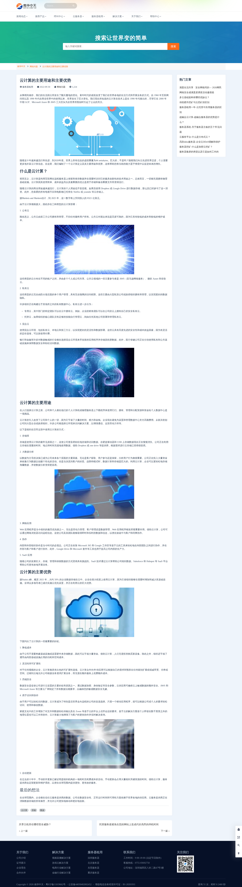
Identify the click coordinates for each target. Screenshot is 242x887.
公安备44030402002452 (80, 884)
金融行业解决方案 (61, 873)
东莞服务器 (93, 868)
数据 (42, 810)
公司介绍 (21, 858)
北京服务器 (93, 863)
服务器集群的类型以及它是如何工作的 (199, 152)
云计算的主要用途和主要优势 (55, 66)
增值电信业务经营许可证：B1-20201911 (115, 884)
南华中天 (21, 66)
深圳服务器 (93, 858)
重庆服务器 (93, 873)
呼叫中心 (58, 16)
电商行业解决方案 (61, 868)
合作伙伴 (21, 873)
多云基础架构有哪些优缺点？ (194, 97)
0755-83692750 (142, 863)
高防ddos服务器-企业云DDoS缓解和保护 (199, 142)
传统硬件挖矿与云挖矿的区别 (194, 102)
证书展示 (21, 863)
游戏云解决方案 (60, 863)
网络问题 (34, 66)
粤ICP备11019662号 (56, 884)
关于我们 (136, 16)
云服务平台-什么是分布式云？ (194, 137)
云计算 (24, 810)
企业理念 (21, 868)
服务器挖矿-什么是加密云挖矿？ (196, 147)
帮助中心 (154, 16)
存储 (34, 810)
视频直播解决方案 (61, 858)
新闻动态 (21, 16)
